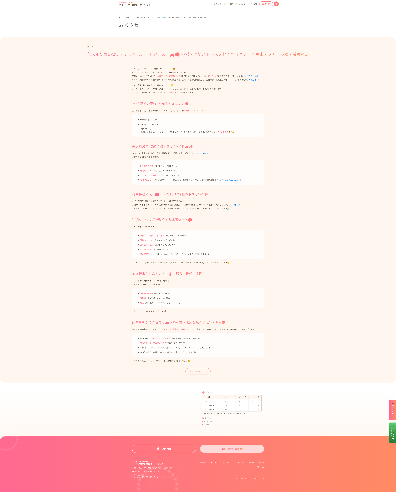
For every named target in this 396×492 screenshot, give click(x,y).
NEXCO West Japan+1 (231, 179)
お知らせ (128, 17)
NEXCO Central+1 (251, 76)
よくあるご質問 (239, 462)
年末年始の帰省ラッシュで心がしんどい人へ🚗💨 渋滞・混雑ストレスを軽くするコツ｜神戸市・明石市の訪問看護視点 (172, 17)
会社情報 (261, 462)
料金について (226, 462)
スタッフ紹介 (213, 462)
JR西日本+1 (254, 79)
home (120, 17)
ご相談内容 (202, 462)
